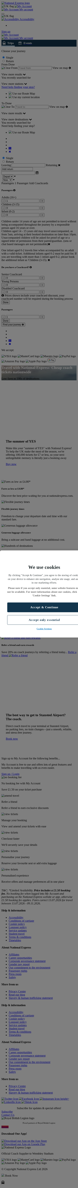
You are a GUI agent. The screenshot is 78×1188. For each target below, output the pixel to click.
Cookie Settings (44, 629)
